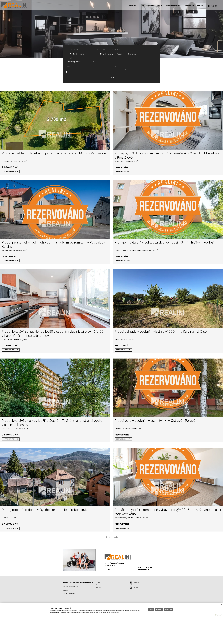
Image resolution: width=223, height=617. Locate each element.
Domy (110, 54)
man (72, 593)
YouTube (135, 587)
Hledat (111, 78)
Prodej (72, 54)
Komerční (132, 54)
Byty (102, 54)
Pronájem (83, 54)
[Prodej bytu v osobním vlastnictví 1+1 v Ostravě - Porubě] (168, 388)
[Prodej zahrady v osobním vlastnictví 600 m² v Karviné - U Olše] (168, 298)
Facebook (136, 582)
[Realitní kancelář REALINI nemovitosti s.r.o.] (14, 5)
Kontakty (200, 16)
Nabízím (98, 585)
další (116, 537)
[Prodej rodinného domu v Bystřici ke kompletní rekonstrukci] (55, 477)
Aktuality (151, 16)
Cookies (65, 590)
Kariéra (159, 16)
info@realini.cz (143, 570)
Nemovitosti (133, 16)
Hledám (98, 582)
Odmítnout (159, 609)
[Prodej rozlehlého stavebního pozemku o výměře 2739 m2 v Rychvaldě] (55, 120)
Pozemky (120, 54)
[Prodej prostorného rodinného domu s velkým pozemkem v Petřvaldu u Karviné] (55, 209)
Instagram (136, 585)
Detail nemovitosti (11, 172)
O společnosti (189, 16)
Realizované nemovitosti (173, 16)
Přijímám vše (168, 609)
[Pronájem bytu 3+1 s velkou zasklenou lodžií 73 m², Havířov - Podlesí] (168, 209)
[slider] (66, 72)
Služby (143, 16)
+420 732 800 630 (145, 568)
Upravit (151, 609)
